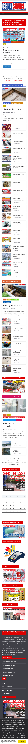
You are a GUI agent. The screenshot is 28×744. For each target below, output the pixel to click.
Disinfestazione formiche (17, 103)
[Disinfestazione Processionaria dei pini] (6, 200)
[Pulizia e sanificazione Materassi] (6, 321)
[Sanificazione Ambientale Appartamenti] (6, 273)
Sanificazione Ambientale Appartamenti (16, 272)
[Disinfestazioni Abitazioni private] (6, 224)
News (5, 44)
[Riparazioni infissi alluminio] (14, 405)
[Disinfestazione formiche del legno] (6, 256)
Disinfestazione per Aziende (17, 41)
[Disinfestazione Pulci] (6, 216)
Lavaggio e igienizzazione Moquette (19, 359)
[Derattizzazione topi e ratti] (6, 192)
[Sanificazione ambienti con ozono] (6, 248)
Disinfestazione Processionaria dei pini (18, 199)
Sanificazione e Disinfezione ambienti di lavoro (19, 158)
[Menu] (3, 14)
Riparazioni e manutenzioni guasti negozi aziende (14, 417)
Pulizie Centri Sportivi (18, 328)
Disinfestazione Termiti (18, 126)
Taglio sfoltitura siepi (7, 675)
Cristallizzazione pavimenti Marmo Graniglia (17, 368)
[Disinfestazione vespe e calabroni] (6, 184)
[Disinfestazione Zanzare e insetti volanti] (6, 150)
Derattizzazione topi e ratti (18, 191)
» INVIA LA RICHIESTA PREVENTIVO (14, 80)
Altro (5, 299)
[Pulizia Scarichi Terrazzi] (6, 345)
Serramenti (19, 420)
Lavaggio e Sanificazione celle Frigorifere (19, 351)
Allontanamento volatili (18, 141)
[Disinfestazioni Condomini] (6, 240)
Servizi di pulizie (7, 302)
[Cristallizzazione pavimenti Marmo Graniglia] (6, 369)
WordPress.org (6, 693)
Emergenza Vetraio (17, 443)
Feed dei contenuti (7, 687)
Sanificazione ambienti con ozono (18, 247)
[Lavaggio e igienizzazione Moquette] (6, 361)
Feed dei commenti (7, 690)
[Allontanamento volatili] (6, 142)
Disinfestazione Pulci (18, 215)
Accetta (22, 741)
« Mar (3, 518)
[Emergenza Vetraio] (6, 444)
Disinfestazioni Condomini (16, 239)
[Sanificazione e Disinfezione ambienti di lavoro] (6, 159)
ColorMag (23, 737)
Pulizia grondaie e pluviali (13, 305)
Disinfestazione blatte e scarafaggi (18, 231)
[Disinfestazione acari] (6, 134)
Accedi (3, 683)
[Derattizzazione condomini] (6, 208)
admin (14, 47)
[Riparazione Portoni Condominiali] (6, 452)
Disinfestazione (7, 41)
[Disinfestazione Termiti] (6, 127)
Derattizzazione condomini (16, 207)
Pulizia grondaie (15, 299)
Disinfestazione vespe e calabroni (18, 183)
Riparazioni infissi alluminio (9, 420)
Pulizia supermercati (18, 336)
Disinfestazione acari (18, 133)
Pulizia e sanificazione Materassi (18, 320)
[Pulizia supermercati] (6, 337)
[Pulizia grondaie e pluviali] (14, 290)
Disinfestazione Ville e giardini (18, 175)
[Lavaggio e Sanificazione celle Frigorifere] (6, 352)
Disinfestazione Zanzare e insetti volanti (19, 149)
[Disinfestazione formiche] (14, 94)
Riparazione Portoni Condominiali (17, 450)
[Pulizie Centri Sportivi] (6, 329)
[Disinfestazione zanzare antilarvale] (6, 168)
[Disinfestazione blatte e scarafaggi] (6, 232)
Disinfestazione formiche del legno (19, 255)
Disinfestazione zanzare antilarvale (18, 166)
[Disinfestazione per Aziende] (14, 34)
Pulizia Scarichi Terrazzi (18, 344)
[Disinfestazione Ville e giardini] (6, 176)
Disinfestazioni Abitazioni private (17, 223)
